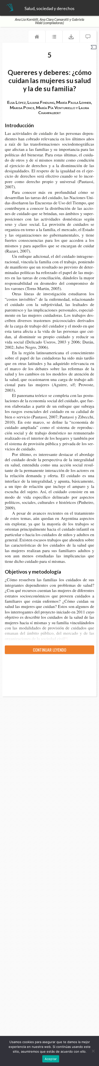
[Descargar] (71, 38)
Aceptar (51, 1059)
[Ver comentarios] (88, 38)
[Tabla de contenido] (54, 38)
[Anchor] (37, 124)
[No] (93, 1051)
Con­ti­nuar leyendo (49, 650)
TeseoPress (9, 8)
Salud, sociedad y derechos (49, 8)
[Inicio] (37, 38)
